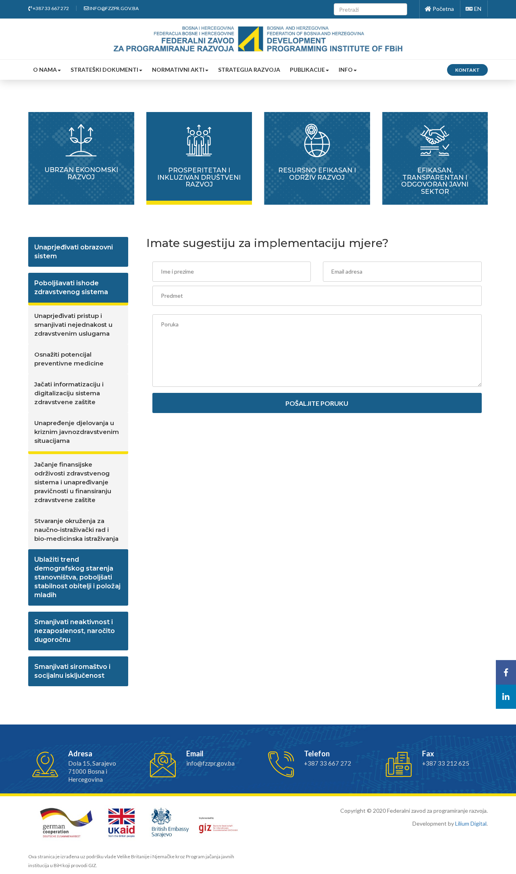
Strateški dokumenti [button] (104, 69)
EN (477, 8)
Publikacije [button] (307, 69)
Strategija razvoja (249, 69)
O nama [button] (45, 69)
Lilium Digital (471, 823)
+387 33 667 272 (50, 8)
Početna (442, 8)
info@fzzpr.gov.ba (114, 8)
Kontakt (467, 70)
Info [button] (346, 69)
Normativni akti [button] (178, 69)
